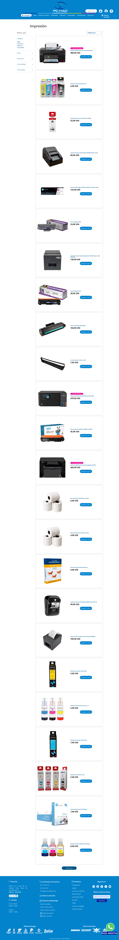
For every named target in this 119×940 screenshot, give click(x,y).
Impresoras (20, 44)
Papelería (19, 45)
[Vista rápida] (52, 53)
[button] (62, 15)
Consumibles (20, 47)
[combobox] (95, 32)
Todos (18, 42)
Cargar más (69, 868)
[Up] (100, 11)
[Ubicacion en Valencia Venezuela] (102, 15)
